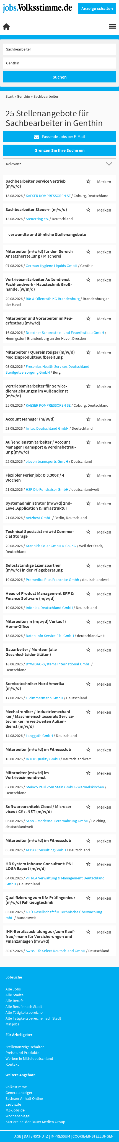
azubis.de (13, 1104)
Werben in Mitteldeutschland (29, 1058)
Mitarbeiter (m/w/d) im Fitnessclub (38, 749)
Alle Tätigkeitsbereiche (24, 1012)
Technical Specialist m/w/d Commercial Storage (40, 534)
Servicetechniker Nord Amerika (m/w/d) (35, 686)
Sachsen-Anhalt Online (24, 1098)
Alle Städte (15, 994)
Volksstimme (16, 1086)
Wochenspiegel (18, 1115)
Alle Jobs (13, 989)
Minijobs (12, 1024)
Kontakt (12, 1064)
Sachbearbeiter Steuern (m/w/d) (36, 209)
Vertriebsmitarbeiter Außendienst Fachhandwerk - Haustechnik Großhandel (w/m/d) (39, 284)
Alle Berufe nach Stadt (24, 1006)
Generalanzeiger (19, 1092)
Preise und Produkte (22, 1052)
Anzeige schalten (97, 8)
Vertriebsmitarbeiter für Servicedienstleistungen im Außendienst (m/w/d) (37, 390)
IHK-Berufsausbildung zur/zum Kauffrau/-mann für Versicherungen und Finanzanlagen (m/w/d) (40, 936)
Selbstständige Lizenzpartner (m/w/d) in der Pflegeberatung (34, 567)
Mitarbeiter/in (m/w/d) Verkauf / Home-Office (36, 623)
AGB (17, 1136)
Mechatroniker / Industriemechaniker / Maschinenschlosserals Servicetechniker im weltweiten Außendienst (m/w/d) (40, 719)
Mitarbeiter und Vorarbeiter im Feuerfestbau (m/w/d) (39, 320)
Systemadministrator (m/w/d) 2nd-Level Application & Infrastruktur (39, 505)
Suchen (60, 77)
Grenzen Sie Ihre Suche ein (60, 150)
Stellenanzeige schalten (25, 1046)
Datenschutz (36, 1136)
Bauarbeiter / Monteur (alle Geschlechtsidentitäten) (31, 652)
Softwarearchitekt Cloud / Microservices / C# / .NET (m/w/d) (39, 809)
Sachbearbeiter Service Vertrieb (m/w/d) (36, 183)
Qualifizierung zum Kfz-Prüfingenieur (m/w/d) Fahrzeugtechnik (40, 900)
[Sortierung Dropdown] (110, 163)
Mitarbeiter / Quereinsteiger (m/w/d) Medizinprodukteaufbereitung (40, 354)
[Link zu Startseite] (39, 7)
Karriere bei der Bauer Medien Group (35, 1121)
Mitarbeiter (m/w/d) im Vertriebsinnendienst (27, 775)
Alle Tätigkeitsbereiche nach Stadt (33, 1018)
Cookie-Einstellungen (93, 1136)
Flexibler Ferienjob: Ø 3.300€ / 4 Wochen (35, 477)
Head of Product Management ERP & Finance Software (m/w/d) (40, 595)
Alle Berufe (15, 1000)
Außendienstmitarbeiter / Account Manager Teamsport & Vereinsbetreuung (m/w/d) (41, 446)
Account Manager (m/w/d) (30, 419)
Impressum (60, 1136)
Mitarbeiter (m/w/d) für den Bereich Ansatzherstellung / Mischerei (39, 253)
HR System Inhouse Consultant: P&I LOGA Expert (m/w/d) (39, 866)
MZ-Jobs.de (15, 1110)
